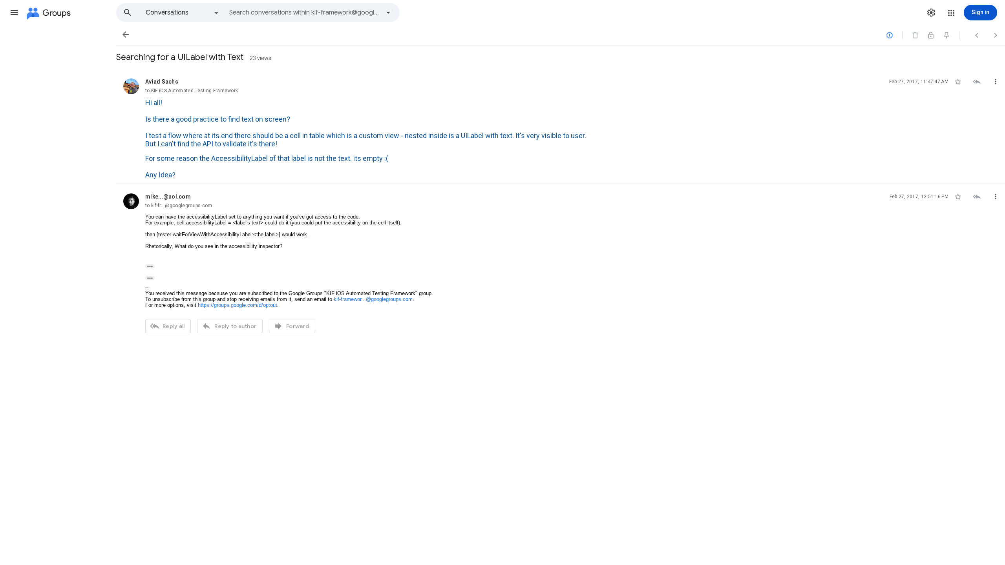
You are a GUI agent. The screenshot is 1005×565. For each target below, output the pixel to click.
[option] (182, 13)
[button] (14, 12)
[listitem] (560, 126)
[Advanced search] (388, 13)
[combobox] (304, 13)
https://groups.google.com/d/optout (237, 305)
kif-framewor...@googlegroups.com (373, 299)
